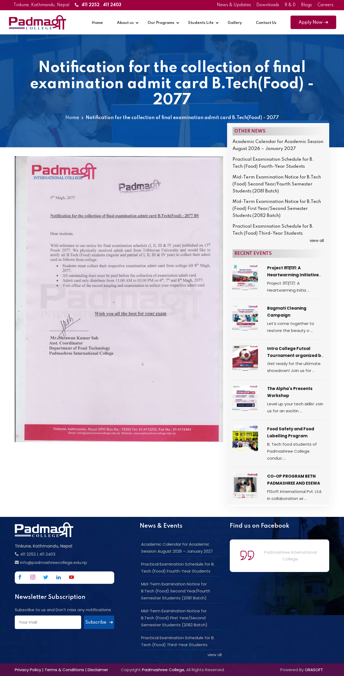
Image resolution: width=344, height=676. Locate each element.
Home (97, 23)
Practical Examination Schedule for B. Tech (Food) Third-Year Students (273, 230)
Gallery (235, 23)
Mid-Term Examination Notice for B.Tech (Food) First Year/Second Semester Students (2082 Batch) (276, 208)
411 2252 (28, 554)
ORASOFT (314, 670)
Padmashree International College (290, 555)
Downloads (267, 5)
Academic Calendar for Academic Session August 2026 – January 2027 (277, 145)
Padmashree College (163, 670)
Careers (325, 5)
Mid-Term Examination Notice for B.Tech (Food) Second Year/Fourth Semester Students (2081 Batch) (276, 184)
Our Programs (161, 23)
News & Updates (234, 5)
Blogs (306, 5)
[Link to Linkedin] (58, 577)
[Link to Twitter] (45, 577)
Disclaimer (98, 670)
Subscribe (96, 622)
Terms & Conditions (64, 670)
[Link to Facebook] (19, 577)
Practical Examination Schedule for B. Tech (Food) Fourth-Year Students (273, 163)
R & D (290, 5)
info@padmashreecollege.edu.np (53, 562)
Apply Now (311, 22)
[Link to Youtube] (71, 577)
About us (125, 23)
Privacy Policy (28, 670)
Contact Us (266, 23)
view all (317, 240)
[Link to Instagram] (32, 577)
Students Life (201, 23)
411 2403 (47, 554)
